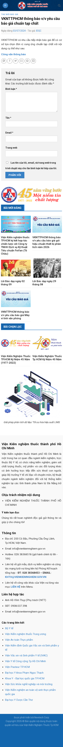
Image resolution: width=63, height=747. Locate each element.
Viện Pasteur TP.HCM (17, 667)
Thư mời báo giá (9, 14)
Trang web (11, 147)
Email (9, 132)
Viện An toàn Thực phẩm (19, 639)
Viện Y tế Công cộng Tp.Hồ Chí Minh (25, 661)
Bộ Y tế (9, 628)
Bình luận (11, 89)
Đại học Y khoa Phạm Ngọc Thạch (24, 672)
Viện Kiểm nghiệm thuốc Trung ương (25, 634)
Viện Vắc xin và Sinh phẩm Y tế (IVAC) (26, 655)
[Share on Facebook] (9, 61)
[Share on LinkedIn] (33, 61)
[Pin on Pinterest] (27, 61)
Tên (8, 117)
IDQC (38, 30)
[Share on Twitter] (15, 61)
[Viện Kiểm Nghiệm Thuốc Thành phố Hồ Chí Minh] (33, 5)
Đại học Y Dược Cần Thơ (19, 699)
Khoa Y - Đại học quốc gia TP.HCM (24, 678)
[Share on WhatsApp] (4, 61)
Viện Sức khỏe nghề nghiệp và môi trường (28, 684)
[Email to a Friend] (21, 61)
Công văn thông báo (13, 54)
